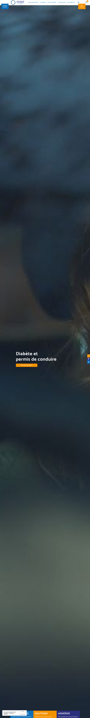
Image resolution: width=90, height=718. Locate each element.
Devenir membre (5, 6)
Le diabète (43, 2)
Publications (61, 2)
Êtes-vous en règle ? (27, 365)
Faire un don (82, 6)
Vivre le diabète (52, 2)
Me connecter (71, 2)
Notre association (33, 2)
